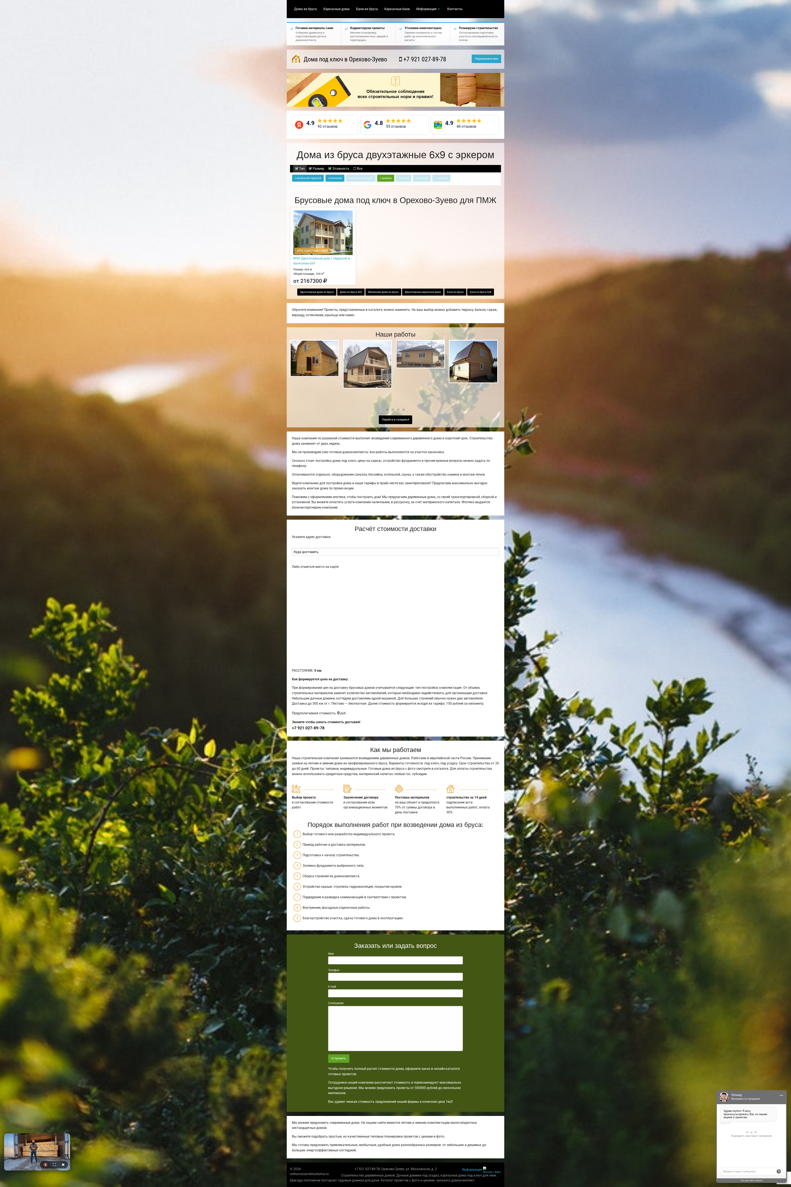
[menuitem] (305, 9)
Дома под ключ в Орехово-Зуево (344, 59)
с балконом (335, 178)
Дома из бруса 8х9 (351, 292)
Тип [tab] (301, 169)
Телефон (333, 970)
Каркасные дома (336, 9)
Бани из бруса (367, 9)
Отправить (338, 1058)
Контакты (454, 9)
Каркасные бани (397, 9)
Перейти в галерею (395, 419)
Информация (426, 9)
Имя (331, 953)
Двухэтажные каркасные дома (423, 292)
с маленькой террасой (308, 178)
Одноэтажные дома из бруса (317, 292)
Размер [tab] (318, 169)
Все (359, 169)
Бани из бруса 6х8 (480, 292)
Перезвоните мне (486, 59)
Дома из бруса (305, 9)
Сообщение (336, 1003)
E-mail (332, 986)
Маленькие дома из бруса (383, 292)
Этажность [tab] (340, 169)
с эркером (386, 178)
